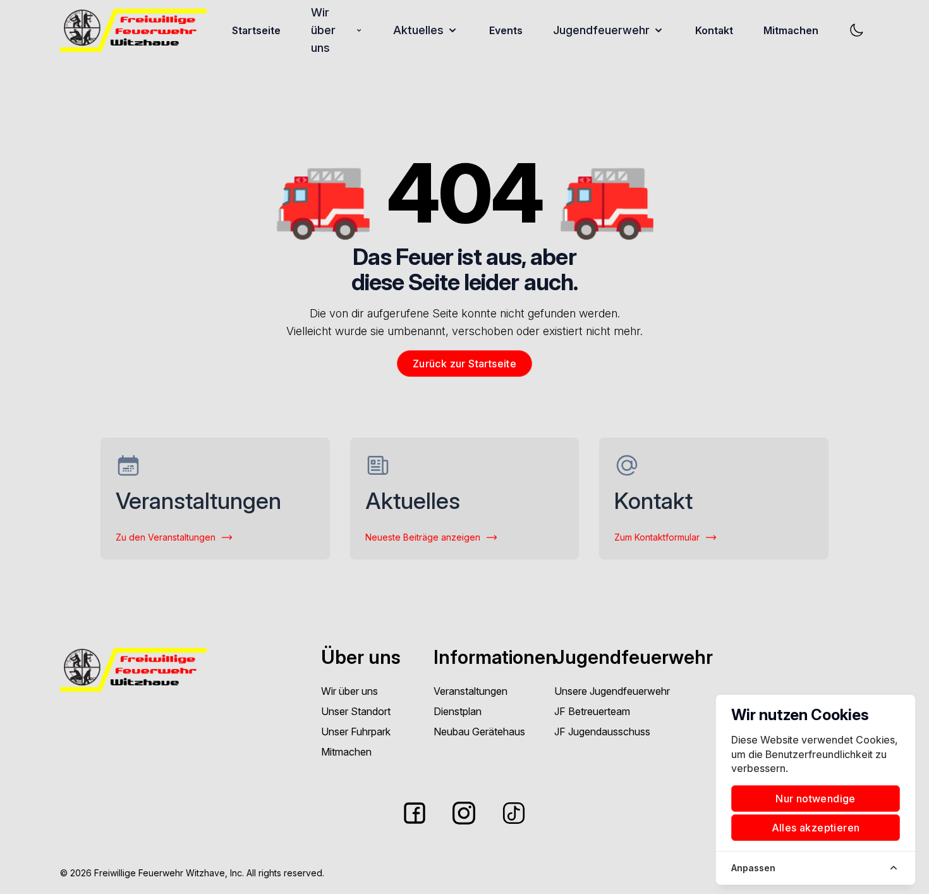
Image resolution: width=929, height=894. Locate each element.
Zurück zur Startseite (464, 363)
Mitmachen (790, 30)
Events (506, 30)
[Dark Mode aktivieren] (856, 30)
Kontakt (714, 30)
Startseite (256, 30)
